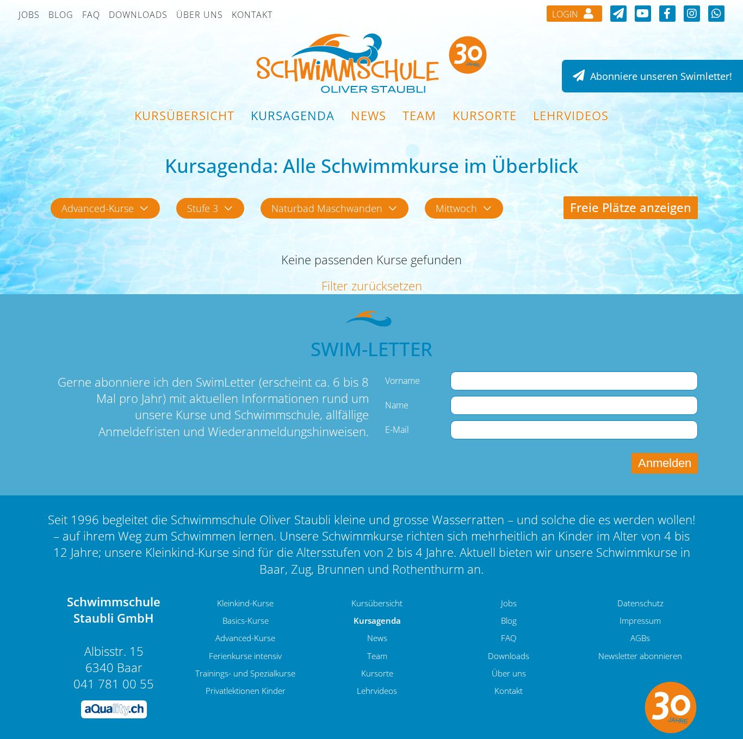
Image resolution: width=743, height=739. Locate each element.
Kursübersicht (184, 115)
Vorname (402, 381)
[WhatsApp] (716, 13)
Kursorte (485, 115)
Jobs (29, 15)
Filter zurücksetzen (371, 286)
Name (396, 405)
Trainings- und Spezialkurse (245, 673)
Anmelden (664, 463)
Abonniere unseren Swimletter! (659, 76)
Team (419, 115)
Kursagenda (293, 115)
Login (566, 14)
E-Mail (397, 430)
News (368, 115)
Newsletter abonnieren (640, 655)
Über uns (199, 15)
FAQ (91, 15)
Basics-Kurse (245, 620)
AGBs (640, 637)
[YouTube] (643, 13)
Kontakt (252, 15)
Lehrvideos (571, 115)
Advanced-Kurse (245, 637)
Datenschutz (640, 603)
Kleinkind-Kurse (245, 603)
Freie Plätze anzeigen (630, 207)
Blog (60, 15)
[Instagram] (692, 13)
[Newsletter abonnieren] (618, 13)
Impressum (640, 620)
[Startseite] (371, 62)
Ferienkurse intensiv (245, 655)
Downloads (138, 15)
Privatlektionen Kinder (246, 690)
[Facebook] (667, 13)
